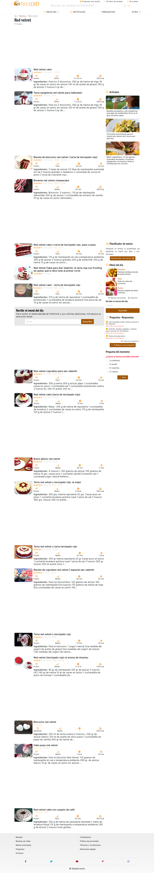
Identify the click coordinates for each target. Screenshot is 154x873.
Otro (134, 12)
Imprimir (134, 298)
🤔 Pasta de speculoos (115, 336)
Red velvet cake (43, 69)
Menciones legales (88, 849)
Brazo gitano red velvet (47, 458)
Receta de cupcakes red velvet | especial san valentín (64, 569)
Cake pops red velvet (46, 745)
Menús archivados (118, 298)
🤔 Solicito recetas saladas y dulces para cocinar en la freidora (121, 330)
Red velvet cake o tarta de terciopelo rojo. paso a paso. (65, 244)
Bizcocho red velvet (45, 722)
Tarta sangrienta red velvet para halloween (58, 92)
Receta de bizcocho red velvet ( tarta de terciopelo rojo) (65, 157)
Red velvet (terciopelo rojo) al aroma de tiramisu (61, 657)
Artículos (78, 12)
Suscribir (87, 321)
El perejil (113, 364)
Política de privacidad (89, 841)
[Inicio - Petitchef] (15, 16)
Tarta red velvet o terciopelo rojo (52, 634)
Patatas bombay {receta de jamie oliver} (128, 273)
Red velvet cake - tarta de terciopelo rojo (57, 285)
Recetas (51, 12)
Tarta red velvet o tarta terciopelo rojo (55, 546)
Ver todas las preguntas (129, 341)
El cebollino (115, 368)
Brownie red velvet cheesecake (51, 180)
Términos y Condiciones (90, 845)
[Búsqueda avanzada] (129, 6)
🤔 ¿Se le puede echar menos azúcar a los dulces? (122, 323)
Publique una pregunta (124, 345)
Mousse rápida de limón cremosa (128, 291)
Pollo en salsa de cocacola (125, 282)
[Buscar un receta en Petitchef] (124, 5)
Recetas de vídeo (23, 841)
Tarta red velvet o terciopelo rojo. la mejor (57, 482)
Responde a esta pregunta (115, 326)
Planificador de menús (121, 258)
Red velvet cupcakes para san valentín (55, 371)
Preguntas (108, 12)
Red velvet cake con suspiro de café (54, 809)
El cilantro (114, 371)
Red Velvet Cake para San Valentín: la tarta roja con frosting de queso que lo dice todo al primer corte (68, 269)
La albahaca (115, 360)
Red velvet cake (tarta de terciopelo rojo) (57, 394)
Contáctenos (85, 837)
